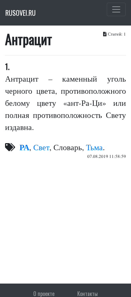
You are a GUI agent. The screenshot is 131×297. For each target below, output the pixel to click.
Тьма (94, 147)
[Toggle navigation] (116, 9)
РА (24, 147)
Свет (41, 147)
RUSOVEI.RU (20, 13)
